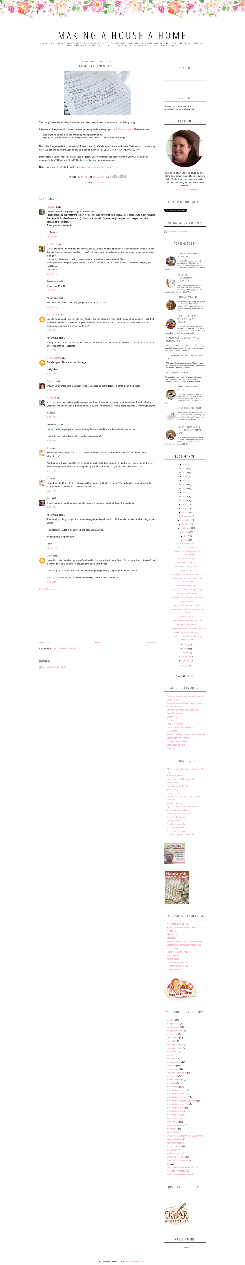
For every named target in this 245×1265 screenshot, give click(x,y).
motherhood (172, 1129)
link (128, 452)
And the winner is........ (187, 543)
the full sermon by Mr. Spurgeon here (101, 167)
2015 (185, 480)
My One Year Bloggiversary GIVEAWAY (184, 1136)
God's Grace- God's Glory (178, 786)
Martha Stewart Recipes (177, 962)
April (186, 649)
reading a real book (175, 1153)
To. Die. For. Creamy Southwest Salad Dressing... (188, 318)
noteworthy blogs (174, 1143)
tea (168, 1164)
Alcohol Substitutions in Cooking (181, 927)
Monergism (172, 731)
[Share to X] (118, 176)
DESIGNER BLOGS (136, 1261)
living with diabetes (175, 1125)
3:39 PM (51, 440)
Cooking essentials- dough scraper (188, 255)
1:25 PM (51, 330)
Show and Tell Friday (176, 1157)
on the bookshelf (174, 1146)
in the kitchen (173, 1087)
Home (98, 642)
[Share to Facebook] (121, 176)
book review (172, 1034)
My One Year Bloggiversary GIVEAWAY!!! (185, 277)
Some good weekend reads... (187, 633)
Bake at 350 (172, 934)
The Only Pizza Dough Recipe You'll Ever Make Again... (189, 429)
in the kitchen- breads (176, 1090)
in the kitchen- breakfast (177, 1094)
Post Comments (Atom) (64, 648)
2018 (184, 468)
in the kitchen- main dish (178, 1104)
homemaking (172, 1069)
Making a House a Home (122, 35)
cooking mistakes (174, 1048)
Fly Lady (170, 720)
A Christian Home (124, 129)
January (185, 661)
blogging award (174, 1027)
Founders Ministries (175, 724)
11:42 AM (52, 236)
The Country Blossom (176, 827)
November (185, 520)
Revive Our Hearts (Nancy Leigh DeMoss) (186, 734)
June (185, 540)
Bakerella (171, 938)
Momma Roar (53, 358)
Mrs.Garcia (52, 244)
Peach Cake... (187, 571)
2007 (184, 512)
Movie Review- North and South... (187, 575)
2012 (185, 492)
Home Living (172, 789)
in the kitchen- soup (175, 1115)
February (186, 657)
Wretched (171, 748)
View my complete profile (185, 190)
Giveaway (171, 1066)
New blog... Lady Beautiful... (187, 567)
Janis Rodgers (53, 314)
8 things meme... (187, 602)
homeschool (172, 1076)
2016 (185, 476)
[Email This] (112, 176)
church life (171, 1041)
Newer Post (44, 642)
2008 (184, 508)
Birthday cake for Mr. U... (187, 594)
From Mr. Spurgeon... (187, 562)
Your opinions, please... (187, 586)
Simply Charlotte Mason (177, 741)
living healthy (173, 1122)
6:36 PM (51, 491)
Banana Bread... (187, 617)
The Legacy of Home (176, 831)
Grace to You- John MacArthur (180, 727)
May (186, 645)
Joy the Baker (173, 959)
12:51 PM (52, 307)
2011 (184, 496)
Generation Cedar (175, 782)
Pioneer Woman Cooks (177, 966)
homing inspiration (175, 1080)
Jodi (59, 167)
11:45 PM (52, 548)
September (186, 528)
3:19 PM (51, 417)
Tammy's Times (173, 820)
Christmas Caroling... (189, 297)
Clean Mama (172, 700)
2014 (184, 484)
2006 (184, 666)
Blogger (190, 676)
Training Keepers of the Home (180, 834)
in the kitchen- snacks (176, 1111)
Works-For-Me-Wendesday (179, 1174)
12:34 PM (52, 274)
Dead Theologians (175, 713)
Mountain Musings (175, 803)
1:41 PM (51, 350)
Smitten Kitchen (174, 969)
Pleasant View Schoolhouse (179, 813)
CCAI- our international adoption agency (185, 696)
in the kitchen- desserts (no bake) (182, 1101)
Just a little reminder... (187, 547)
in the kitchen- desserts (177, 1097)
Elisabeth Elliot (173, 717)
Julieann (51, 397)
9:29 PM (51, 507)
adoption (171, 1020)
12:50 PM (52, 290)
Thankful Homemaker (176, 824)
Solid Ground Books (176, 745)
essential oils (172, 1052)
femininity (171, 1059)
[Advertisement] (97, 616)
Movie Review (173, 1132)
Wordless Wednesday (176, 1171)
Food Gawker (173, 948)
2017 (184, 472)
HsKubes (51, 207)
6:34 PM (51, 471)
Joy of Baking (173, 955)
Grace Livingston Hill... (178, 372)
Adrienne (51, 381)
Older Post (151, 642)
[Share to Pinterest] (124, 176)
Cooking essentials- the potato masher (187, 629)
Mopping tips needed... (187, 625)
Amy (49, 498)
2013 (184, 488)
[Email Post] (108, 177)
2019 (185, 464)
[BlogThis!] (115, 176)
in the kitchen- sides (176, 1108)
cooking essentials (175, 1045)
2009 (184, 504)
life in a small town (175, 1118)
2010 (184, 500)
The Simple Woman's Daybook (180, 1167)
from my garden (174, 1062)
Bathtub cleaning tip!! (187, 558)
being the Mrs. (173, 1024)
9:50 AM (51, 582)
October (185, 524)
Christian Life (102, 182)
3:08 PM (51, 390)
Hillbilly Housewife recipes (179, 952)
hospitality (171, 1083)
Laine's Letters (173, 793)
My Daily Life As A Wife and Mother (182, 806)
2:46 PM (51, 373)
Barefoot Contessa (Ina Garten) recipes (184, 941)
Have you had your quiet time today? (187, 598)
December (186, 516)
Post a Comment (47, 589)
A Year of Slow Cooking (177, 924)
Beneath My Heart (175, 775)
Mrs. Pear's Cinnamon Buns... (187, 606)
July (186, 536)
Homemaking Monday (177, 1073)
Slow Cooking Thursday (177, 1160)
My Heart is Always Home (178, 810)
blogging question (175, 1031)
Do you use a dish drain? (190, 407)
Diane (49, 555)
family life (171, 1055)
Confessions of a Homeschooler (181, 779)
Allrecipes (171, 931)
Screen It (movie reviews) (178, 738)
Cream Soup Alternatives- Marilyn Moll (184, 945)
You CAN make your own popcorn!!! (187, 621)
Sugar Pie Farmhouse (176, 817)
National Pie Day (174, 1139)
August (185, 532)
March (186, 653)
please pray (172, 1150)
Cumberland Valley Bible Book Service (184, 710)
